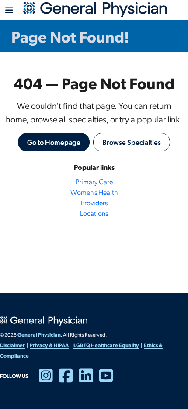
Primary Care (94, 181)
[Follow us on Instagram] (49, 379)
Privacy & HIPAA (49, 344)
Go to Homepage (53, 142)
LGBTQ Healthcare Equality (106, 344)
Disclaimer (12, 344)
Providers (94, 202)
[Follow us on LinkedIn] (89, 379)
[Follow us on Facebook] (69, 379)
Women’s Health (94, 192)
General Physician (39, 334)
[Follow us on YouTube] (109, 379)
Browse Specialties (131, 142)
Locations (94, 213)
